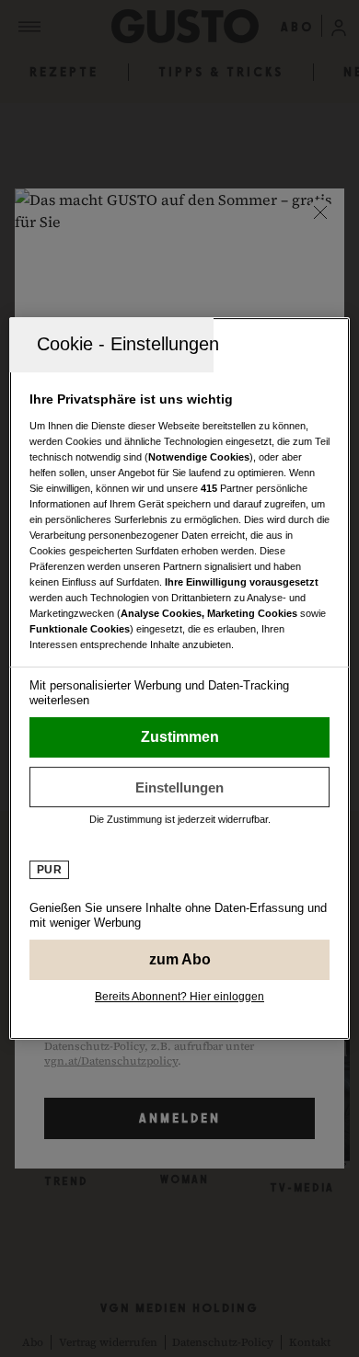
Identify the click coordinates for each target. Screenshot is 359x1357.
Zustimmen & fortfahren (179, 737)
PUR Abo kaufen (179, 960)
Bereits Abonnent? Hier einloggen (179, 996)
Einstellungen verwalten (179, 787)
